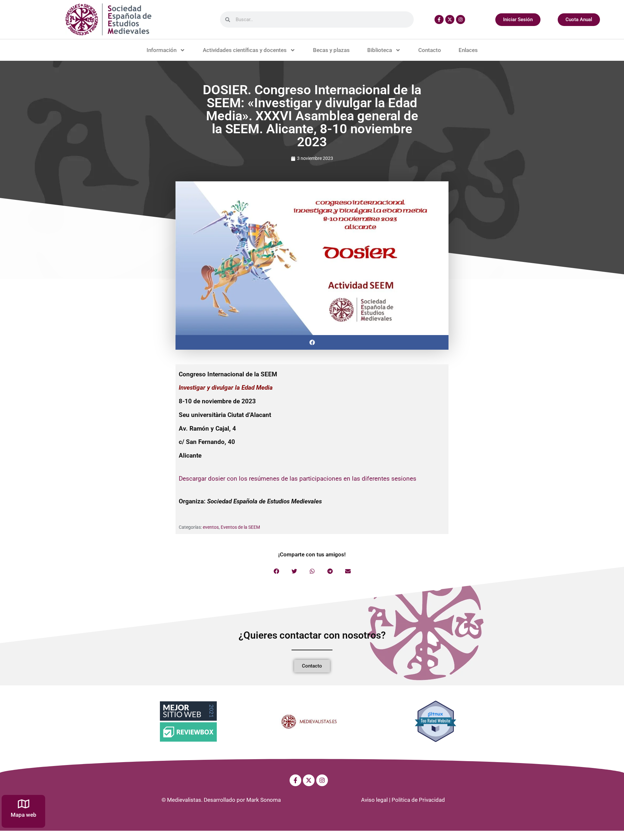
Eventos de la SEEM (240, 527)
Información (161, 50)
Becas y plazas (331, 50)
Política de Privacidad (418, 800)
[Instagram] (460, 19)
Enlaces (468, 50)
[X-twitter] (449, 19)
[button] (312, 342)
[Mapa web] (23, 804)
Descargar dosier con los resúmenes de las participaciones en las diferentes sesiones (297, 478)
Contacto (429, 50)
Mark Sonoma (263, 800)
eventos (211, 527)
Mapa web (23, 815)
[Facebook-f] (439, 19)
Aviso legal (374, 800)
